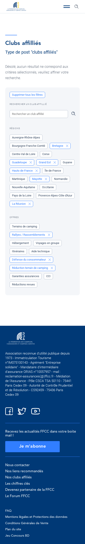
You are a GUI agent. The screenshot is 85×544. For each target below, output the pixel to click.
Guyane (67, 162)
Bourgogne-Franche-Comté (28, 145)
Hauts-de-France (22, 170)
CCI (48, 276)
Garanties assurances (25, 276)
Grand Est (45, 162)
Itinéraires (18, 251)
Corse (45, 154)
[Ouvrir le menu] (66, 6)
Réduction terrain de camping (30, 267)
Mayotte (37, 179)
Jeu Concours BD (17, 535)
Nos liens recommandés (24, 471)
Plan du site (13, 529)
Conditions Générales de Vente (26, 523)
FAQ (8, 510)
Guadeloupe (19, 162)
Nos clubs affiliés (18, 477)
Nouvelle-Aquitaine (23, 187)
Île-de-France (53, 170)
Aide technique (40, 251)
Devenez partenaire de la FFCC (29, 490)
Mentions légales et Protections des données (36, 516)
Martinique (18, 179)
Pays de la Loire (21, 195)
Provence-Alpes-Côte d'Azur (55, 195)
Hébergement (20, 243)
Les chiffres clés (17, 484)
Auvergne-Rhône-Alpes (26, 137)
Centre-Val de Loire (23, 154)
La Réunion (19, 203)
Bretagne (58, 145)
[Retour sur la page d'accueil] (16, 7)
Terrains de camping (24, 226)
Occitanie (48, 187)
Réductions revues (23, 284)
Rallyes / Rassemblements (29, 234)
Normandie (61, 179)
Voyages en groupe (47, 243)
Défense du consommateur (29, 259)
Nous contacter (17, 465)
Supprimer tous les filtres (27, 94)
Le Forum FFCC (17, 496)
